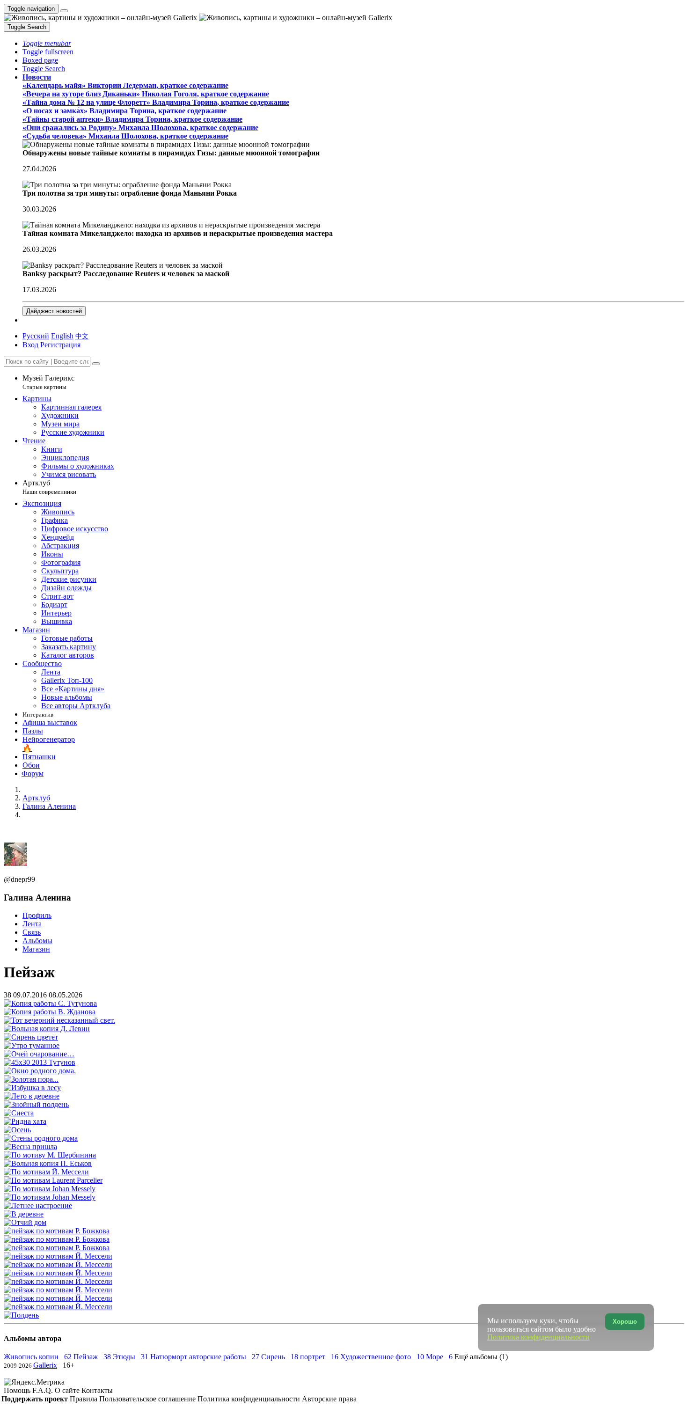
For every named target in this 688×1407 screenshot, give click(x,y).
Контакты (97, 1390)
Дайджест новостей (54, 311)
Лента (32, 924)
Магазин (36, 949)
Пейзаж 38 (93, 1357)
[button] (46, 43)
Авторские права (329, 1399)
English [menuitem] (62, 336)
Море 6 (440, 1357)
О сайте (68, 1390)
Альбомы (37, 941)
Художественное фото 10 (383, 1357)
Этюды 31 (131, 1357)
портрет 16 (320, 1357)
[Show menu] (64, 10)
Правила (84, 1399)
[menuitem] (81, 336)
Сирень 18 (280, 1357)
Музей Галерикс (48, 382)
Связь (31, 932)
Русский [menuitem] (35, 336)
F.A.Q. (43, 1390)
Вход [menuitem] (30, 345)
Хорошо (625, 1321)
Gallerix (45, 1365)
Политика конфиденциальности (250, 1399)
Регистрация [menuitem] (60, 345)
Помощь (18, 1390)
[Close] (96, 363)
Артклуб (49, 487)
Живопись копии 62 (38, 1357)
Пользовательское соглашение (148, 1399)
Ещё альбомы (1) (481, 1357)
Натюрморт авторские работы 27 (205, 1357)
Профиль (36, 915)
